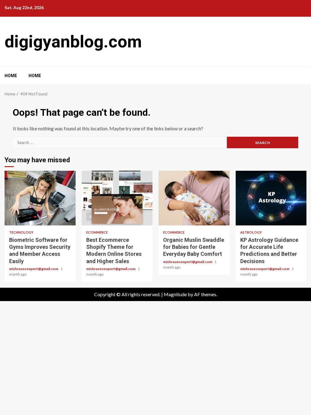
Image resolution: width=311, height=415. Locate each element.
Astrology (251, 232)
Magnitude (175, 294)
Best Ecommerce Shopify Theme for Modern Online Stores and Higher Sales (117, 198)
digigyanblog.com (73, 42)
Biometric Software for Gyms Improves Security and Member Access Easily (40, 198)
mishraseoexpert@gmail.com (34, 268)
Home (11, 75)
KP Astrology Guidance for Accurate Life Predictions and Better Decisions (271, 198)
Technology (21, 232)
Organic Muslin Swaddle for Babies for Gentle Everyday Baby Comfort (194, 198)
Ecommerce (97, 232)
